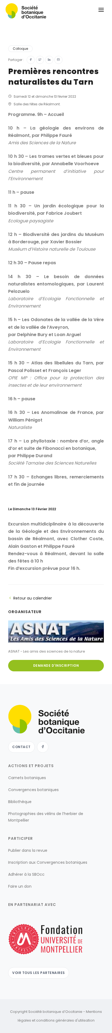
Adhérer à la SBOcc (26, 874)
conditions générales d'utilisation (65, 1020)
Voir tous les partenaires (38, 972)
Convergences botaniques (33, 789)
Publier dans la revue (27, 850)
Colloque (20, 48)
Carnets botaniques (27, 777)
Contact (21, 747)
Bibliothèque (20, 801)
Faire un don (20, 886)
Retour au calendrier (32, 598)
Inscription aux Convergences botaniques (47, 862)
